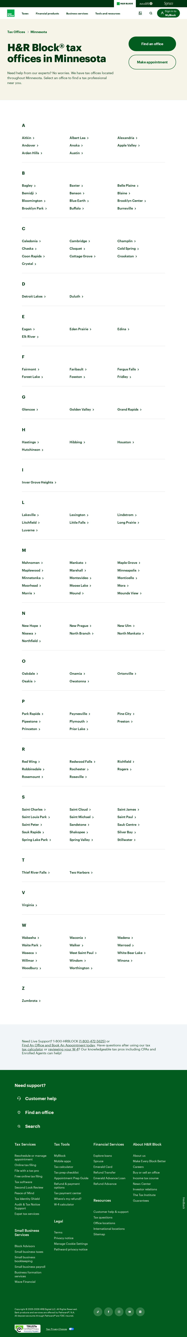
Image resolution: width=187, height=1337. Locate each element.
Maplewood (31, 570)
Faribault (76, 369)
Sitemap (99, 1234)
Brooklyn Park (33, 208)
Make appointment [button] (152, 62)
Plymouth (77, 721)
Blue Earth (78, 201)
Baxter (75, 185)
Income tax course (146, 1178)
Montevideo (79, 578)
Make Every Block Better (149, 1161)
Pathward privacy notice (70, 1249)
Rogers (122, 769)
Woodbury (30, 968)
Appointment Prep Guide (71, 1178)
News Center (142, 1183)
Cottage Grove (81, 256)
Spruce (98, 1161)
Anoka (75, 145)
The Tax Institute (144, 1195)
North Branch (80, 633)
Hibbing (76, 442)
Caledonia (30, 241)
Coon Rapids (32, 256)
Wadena (123, 938)
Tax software (23, 1182)
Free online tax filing (28, 1176)
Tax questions (103, 1217)
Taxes (25, 13)
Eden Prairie (79, 329)
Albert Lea (77, 138)
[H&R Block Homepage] (125, 3)
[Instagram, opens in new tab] (119, 1311)
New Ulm (124, 626)
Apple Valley (127, 145)
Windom (76, 960)
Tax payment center (67, 1193)
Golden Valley (80, 409)
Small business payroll (30, 1266)
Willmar (28, 960)
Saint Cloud (79, 809)
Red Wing (29, 761)
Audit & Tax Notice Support (27, 1206)
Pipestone (29, 721)
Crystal (27, 264)
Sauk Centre (126, 824)
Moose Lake (79, 585)
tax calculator (32, 1049)
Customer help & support (111, 1212)
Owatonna (78, 681)
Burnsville (125, 208)
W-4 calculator (64, 1204)
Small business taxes (29, 1251)
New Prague (79, 626)
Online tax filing (25, 1165)
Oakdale (28, 673)
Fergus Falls (126, 369)
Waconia (76, 938)
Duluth (75, 296)
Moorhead (30, 585)
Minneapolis (126, 570)
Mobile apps (62, 1161)
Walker (75, 945)
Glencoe (28, 409)
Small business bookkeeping (25, 1259)
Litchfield (29, 522)
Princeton (29, 729)
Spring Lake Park (35, 840)
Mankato (76, 563)
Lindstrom (125, 515)
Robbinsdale (31, 769)
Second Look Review (29, 1187)
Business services (77, 13)
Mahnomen (31, 563)
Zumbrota (29, 1001)
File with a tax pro (27, 1170)
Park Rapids (31, 714)
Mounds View (127, 593)
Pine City (124, 714)
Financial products (47, 13)
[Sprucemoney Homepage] (169, 3)
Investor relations (145, 1189)
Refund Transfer (105, 1172)
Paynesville (78, 714)
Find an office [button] (152, 44)
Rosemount (31, 777)
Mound (75, 593)
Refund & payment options (67, 1185)
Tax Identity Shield (27, 1198)
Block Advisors (25, 1246)
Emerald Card (103, 1166)
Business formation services (28, 1274)
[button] (168, 13)
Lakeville (29, 515)
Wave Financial (25, 1282)
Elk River (28, 336)
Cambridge (78, 241)
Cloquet (76, 248)
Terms (58, 1232)
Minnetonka (31, 578)
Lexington (77, 515)
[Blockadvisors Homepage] (147, 3)
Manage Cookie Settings (71, 1243)
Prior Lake (77, 729)
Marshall (76, 570)
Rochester (77, 769)
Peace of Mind (24, 1193)
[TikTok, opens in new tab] (98, 1311)
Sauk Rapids (31, 832)
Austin (75, 153)
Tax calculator (63, 1166)
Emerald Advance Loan (109, 1178)
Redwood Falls (81, 761)
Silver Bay (125, 832)
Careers (138, 1167)
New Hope (30, 626)
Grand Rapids (127, 409)
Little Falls (77, 522)
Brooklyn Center (130, 201)
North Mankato (129, 633)
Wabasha (29, 938)
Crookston (125, 256)
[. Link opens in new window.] (28, 1329)
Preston (123, 721)
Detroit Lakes (32, 296)
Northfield (30, 641)
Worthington (79, 968)
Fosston (76, 377)
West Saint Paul (82, 953)
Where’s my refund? (67, 1198)
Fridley (122, 377)
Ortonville (125, 673)
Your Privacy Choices (56, 1329)
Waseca (28, 953)
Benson (75, 193)
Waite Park (30, 945)
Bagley (27, 185)
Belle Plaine (126, 185)
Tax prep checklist (66, 1172)
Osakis (27, 681)
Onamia (76, 673)
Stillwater (124, 840)
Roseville (77, 777)
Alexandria (125, 138)
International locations (109, 1229)
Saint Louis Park (34, 817)
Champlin (125, 241)
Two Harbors (79, 872)
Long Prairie (126, 522)
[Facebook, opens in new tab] (108, 1311)
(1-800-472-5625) (92, 1041)
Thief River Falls (34, 872)
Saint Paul (125, 817)
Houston (124, 442)
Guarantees (141, 1200)
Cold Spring (126, 248)
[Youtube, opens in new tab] (129, 1311)
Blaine (122, 193)
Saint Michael (80, 817)
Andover (28, 145)
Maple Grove (127, 563)
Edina (121, 329)
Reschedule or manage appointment (30, 1157)
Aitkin (26, 138)
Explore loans (103, 1155)
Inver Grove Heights (37, 482)
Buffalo (75, 208)
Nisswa (27, 633)
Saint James (126, 809)
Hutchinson (31, 450)
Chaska (27, 248)
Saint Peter (30, 824)
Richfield (124, 761)
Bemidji (28, 193)
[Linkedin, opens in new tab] (140, 1311)
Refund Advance (105, 1183)
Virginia (28, 905)
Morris (27, 593)
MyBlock (60, 1155)
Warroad (124, 945)
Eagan (27, 329)
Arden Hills (30, 153)
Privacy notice (63, 1238)
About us (139, 1155)
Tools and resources (107, 13)
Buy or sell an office (146, 1172)
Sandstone (78, 824)
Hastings (29, 442)
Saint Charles (32, 809)
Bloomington (32, 201)
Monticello (125, 578)
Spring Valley (80, 840)
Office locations (104, 1223)
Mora (121, 585)
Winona (123, 960)
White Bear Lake (129, 953)
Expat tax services (27, 1214)
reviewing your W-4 (63, 1049)
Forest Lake (31, 377)
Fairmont (29, 369)
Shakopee (77, 832)
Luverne (28, 530)
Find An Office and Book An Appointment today (58, 1045)
